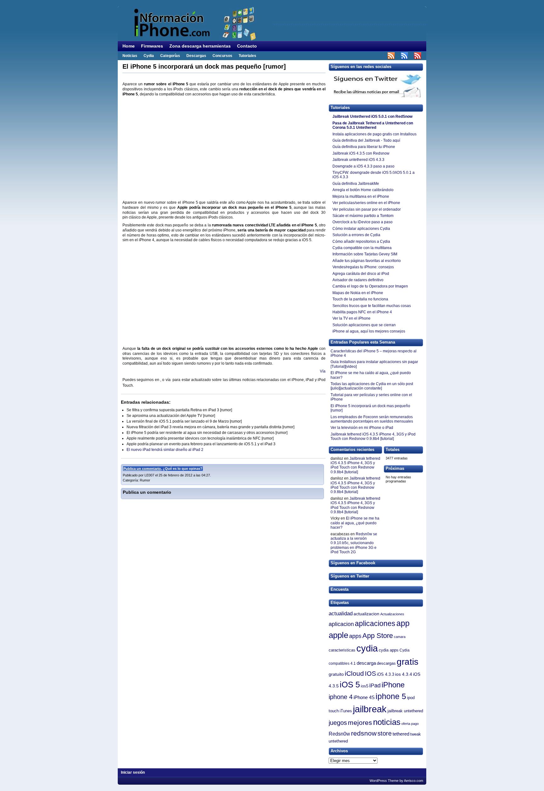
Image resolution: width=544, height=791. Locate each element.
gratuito (336, 674)
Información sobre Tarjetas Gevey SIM (364, 254)
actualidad (341, 613)
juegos (338, 722)
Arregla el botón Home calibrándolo (363, 190)
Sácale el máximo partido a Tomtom (363, 215)
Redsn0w (339, 734)
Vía (323, 371)
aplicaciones (375, 623)
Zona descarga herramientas (200, 45)
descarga (366, 663)
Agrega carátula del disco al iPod (361, 273)
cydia (367, 648)
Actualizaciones (392, 614)
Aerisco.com (413, 780)
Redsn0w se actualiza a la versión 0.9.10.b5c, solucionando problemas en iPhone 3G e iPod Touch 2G (354, 543)
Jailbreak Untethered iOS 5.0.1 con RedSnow (372, 116)
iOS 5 (350, 684)
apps (355, 636)
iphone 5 (391, 696)
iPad (375, 685)
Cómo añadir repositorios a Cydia (361, 241)
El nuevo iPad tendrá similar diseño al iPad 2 (165, 449)
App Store (377, 636)
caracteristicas (342, 650)
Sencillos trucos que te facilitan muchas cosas (371, 306)
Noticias (129, 56)
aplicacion (341, 624)
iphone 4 (341, 696)
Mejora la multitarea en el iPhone (360, 196)
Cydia (149, 56)
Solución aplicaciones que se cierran (364, 325)
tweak (415, 734)
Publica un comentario (142, 468)
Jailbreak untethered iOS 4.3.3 (358, 159)
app (403, 623)
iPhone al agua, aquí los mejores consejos (368, 331)
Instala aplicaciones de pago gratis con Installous (374, 134)
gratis (407, 662)
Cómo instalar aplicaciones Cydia (361, 228)
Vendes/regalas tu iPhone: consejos (363, 267)
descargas (386, 663)
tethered (401, 734)
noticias (386, 722)
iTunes (346, 710)
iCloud (354, 673)
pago (415, 724)
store (384, 733)
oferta (405, 724)
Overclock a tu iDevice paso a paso (362, 222)
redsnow (364, 733)
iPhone (393, 684)
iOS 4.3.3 (385, 674)
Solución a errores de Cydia (356, 235)
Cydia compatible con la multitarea (362, 248)
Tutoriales (247, 56)
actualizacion (366, 614)
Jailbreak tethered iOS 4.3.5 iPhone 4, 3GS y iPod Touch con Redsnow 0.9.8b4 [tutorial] (355, 465)
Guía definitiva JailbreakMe (355, 183)
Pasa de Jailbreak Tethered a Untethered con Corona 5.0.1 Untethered (372, 125)
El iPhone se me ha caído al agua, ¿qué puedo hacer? (355, 523)
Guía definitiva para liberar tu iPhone (363, 147)
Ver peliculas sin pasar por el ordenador (366, 209)
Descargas (196, 56)
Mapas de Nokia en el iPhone (357, 293)
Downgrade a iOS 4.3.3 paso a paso (363, 166)
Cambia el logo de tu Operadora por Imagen (370, 286)
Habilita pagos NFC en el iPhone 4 (362, 312)
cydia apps (389, 650)
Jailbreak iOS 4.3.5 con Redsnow (360, 153)
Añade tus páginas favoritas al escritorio (366, 261)
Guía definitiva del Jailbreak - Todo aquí (366, 140)
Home (128, 45)
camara (399, 637)
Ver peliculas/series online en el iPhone (366, 203)
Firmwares (152, 45)
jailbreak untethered (405, 710)
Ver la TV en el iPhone (351, 318)
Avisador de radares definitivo (357, 280)
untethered (338, 741)
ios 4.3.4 (403, 674)
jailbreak (370, 709)
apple (338, 635)
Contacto (247, 45)
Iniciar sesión (133, 772)
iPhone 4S (364, 697)
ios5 (364, 686)
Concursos (222, 56)
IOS (370, 673)
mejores (360, 722)
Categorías (170, 56)
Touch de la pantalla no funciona (360, 299)
